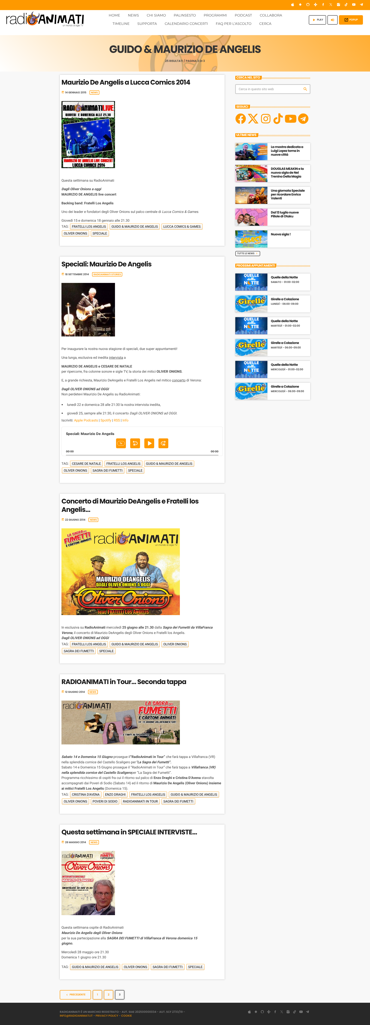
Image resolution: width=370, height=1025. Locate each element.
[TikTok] (346, 5)
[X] (253, 118)
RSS (117, 420)
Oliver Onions (75, 233)
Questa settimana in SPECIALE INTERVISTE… (129, 832)
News (94, 92)
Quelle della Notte (284, 277)
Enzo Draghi (115, 794)
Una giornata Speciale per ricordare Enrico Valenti (288, 194)
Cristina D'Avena (86, 794)
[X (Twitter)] (331, 5)
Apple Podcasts (86, 420)
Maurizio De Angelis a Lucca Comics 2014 (125, 82)
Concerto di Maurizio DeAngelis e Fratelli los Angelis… (129, 505)
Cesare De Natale (86, 464)
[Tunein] (315, 5)
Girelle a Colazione (285, 299)
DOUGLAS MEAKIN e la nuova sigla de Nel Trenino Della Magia (287, 173)
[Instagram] (338, 5)
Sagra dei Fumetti (108, 470)
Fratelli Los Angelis (89, 227)
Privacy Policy (107, 1016)
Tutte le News (247, 253)
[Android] (300, 5)
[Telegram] (361, 5)
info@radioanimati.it (76, 1016)
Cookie (126, 1016)
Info (125, 420)
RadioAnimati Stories (107, 274)
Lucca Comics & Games (182, 227)
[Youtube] (290, 118)
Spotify (105, 420)
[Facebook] (323, 5)
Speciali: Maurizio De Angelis (106, 264)
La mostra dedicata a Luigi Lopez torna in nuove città (287, 151)
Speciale (100, 233)
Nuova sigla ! (281, 234)
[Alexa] (308, 5)
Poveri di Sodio (105, 801)
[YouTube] (354, 5)
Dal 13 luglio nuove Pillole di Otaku (285, 214)
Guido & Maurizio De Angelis (135, 227)
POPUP (351, 20)
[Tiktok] (278, 118)
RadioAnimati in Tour (140, 801)
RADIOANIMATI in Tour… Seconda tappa (123, 681)
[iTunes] (292, 5)
